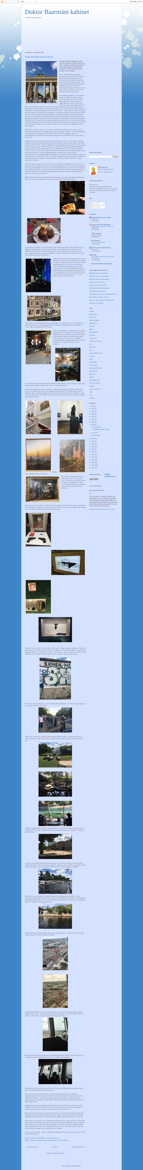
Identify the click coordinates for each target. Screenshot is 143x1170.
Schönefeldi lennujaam (66, 95)
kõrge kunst (92, 338)
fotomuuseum (66, 323)
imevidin (91, 326)
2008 (93, 465)
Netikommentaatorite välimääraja (99, 279)
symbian (91, 386)
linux (90, 350)
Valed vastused (96, 233)
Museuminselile (70, 389)
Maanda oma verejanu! (96, 303)
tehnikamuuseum (74, 330)
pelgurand (92, 374)
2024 (93, 411)
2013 (93, 452)
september (96, 427)
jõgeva (91, 329)
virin (90, 395)
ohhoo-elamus (93, 365)
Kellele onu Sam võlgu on (97, 282)
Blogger (78, 1166)
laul (90, 344)
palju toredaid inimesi (49, 1140)
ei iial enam (32, 1140)
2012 (93, 454)
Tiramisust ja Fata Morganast (100, 224)
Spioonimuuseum (30, 505)
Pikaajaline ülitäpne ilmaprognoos (99, 288)
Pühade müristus (96, 235)
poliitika (91, 377)
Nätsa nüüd (94, 249)
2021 (93, 419)
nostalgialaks (93, 362)
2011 (93, 457)
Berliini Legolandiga (67, 266)
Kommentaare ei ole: (52, 1138)
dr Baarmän (104, 167)
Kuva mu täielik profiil (104, 172)
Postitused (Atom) (58, 1153)
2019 (93, 425)
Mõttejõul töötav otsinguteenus (98, 273)
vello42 (93, 255)
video (91, 392)
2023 (93, 414)
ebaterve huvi (93, 314)
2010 (93, 460)
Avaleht (55, 1147)
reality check (95, 219)
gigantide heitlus (94, 320)
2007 (93, 468)
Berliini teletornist (30, 933)
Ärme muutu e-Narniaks (98, 242)
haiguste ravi (93, 323)
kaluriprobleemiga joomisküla (101, 217)
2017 (93, 441)
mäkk (91, 359)
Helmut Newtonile (55, 325)
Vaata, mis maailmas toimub (98, 285)
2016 (93, 444)
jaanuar (95, 435)
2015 (93, 446)
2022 (93, 417)
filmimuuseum (78, 264)
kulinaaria (40, 1140)
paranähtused (93, 371)
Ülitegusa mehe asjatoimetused (98, 276)
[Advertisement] (71, 34)
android (91, 311)
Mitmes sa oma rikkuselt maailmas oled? (101, 300)
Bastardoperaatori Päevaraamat (101, 263)
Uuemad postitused (32, 1147)
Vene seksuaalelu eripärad (97, 291)
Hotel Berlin (59, 141)
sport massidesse (62, 1140)
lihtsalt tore (92, 347)
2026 (93, 406)
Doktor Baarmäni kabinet (57, 11)
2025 (93, 409)
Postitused (95, 203)
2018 (93, 438)
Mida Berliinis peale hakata (39, 56)
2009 (93, 462)
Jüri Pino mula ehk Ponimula (101, 247)
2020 (93, 422)
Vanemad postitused (78, 1147)
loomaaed (64, 736)
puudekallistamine (94, 380)
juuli (94, 432)
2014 (93, 449)
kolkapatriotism (94, 332)
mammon (92, 356)
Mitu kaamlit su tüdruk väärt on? (99, 297)
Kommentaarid (96, 207)
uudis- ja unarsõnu (94, 389)
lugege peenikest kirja (95, 353)
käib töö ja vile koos (95, 341)
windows (91, 398)
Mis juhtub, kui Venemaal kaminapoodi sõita (102, 294)
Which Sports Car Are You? (103, 509)
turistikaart (59, 110)
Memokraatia (95, 240)
